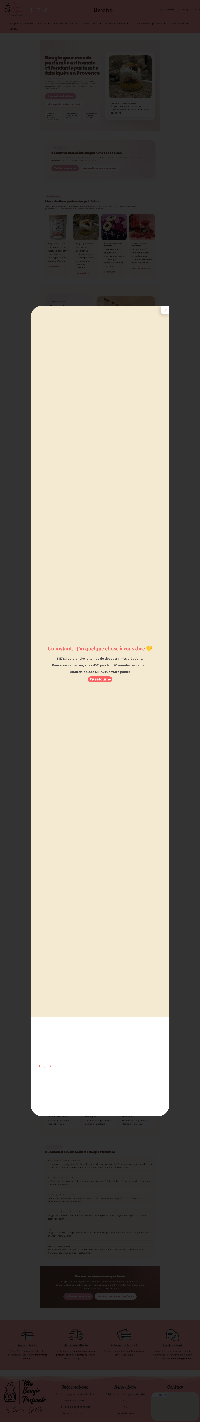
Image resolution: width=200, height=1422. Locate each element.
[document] (100, 711)
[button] (100, 679)
